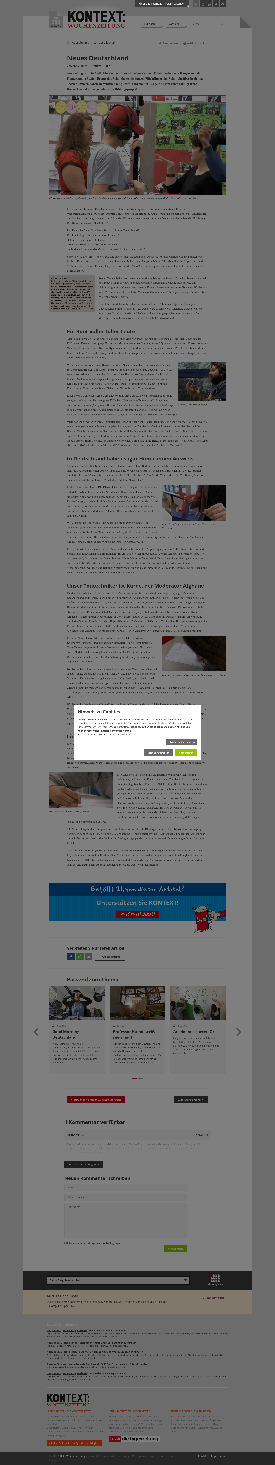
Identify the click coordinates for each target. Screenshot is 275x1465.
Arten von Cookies (180, 742)
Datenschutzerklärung (119, 734)
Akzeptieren (186, 752)
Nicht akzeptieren (158, 752)
